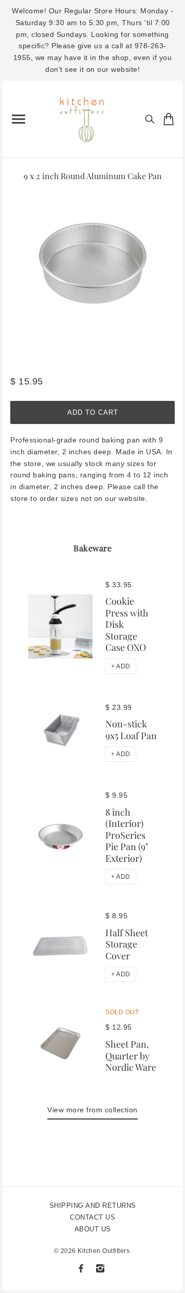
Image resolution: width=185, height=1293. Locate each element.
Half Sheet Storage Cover (126, 944)
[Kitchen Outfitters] (86, 117)
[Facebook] (81, 1268)
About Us (93, 1229)
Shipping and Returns (92, 1205)
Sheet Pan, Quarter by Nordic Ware (130, 1055)
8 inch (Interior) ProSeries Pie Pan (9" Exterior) (126, 835)
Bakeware (92, 548)
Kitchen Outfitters (104, 1251)
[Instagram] (100, 1268)
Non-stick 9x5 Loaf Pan (131, 730)
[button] (120, 666)
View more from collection (92, 1110)
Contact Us (92, 1217)
